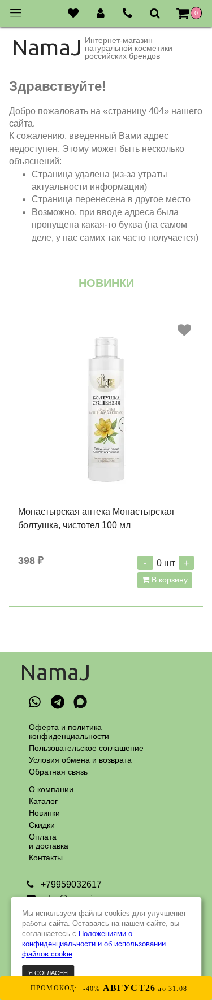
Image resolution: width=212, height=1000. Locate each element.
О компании (51, 789)
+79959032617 (70, 884)
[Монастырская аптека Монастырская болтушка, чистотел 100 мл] (106, 408)
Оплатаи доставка (48, 841)
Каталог (43, 801)
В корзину (168, 579)
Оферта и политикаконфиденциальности (69, 732)
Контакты (46, 857)
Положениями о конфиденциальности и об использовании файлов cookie (94, 943)
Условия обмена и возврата (80, 759)
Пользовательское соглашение (86, 748)
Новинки (44, 813)
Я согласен (48, 972)
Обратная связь (58, 771)
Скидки (42, 824)
